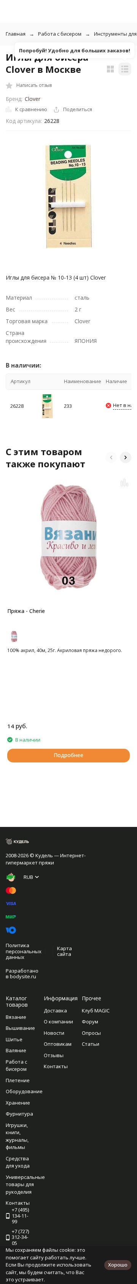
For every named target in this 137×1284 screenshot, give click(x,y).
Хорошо (117, 1264)
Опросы (91, 1032)
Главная (15, 33)
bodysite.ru (23, 976)
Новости (54, 1032)
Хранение (18, 1102)
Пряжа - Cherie (26, 610)
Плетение (18, 1080)
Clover (32, 98)
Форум (90, 1021)
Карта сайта (64, 951)
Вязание (16, 1017)
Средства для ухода (18, 1162)
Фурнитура (19, 1113)
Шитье (14, 1039)
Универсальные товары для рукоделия (25, 1184)
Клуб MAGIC (96, 1010)
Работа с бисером (59, 33)
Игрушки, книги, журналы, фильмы (17, 1136)
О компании (58, 1021)
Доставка (55, 1010)
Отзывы (54, 1055)
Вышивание (20, 1028)
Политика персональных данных (23, 951)
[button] (111, 457)
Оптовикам (58, 1043)
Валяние (16, 1050)
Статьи (90, 1043)
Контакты (56, 1066)
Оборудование (24, 1091)
